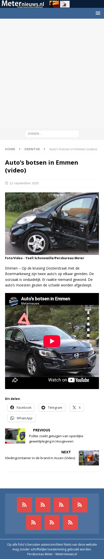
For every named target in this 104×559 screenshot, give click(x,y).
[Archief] (24, 504)
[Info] (33, 522)
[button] (97, 13)
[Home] (79, 504)
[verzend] (70, 522)
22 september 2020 (24, 183)
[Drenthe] (42, 504)
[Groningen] (61, 504)
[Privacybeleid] (52, 522)
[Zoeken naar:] (52, 133)
